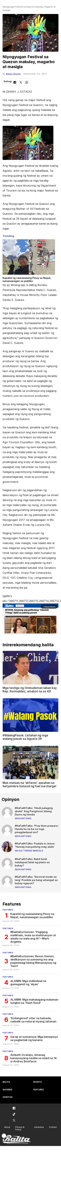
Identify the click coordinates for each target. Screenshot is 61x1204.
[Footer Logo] (16, 1139)
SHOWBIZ (7, 1089)
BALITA (6, 1082)
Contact (53, 1127)
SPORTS (37, 1082)
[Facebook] (15, 82)
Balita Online (13, 74)
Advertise (39, 1127)
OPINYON (7, 1097)
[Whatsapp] (26, 82)
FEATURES (38, 1089)
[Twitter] (20, 82)
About (7, 1127)
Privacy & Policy (19, 1128)
